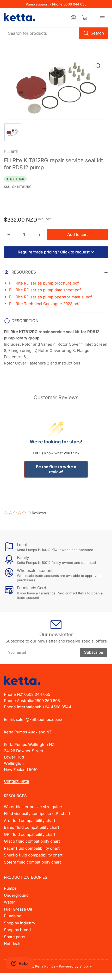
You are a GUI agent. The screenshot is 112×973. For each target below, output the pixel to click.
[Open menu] (102, 18)
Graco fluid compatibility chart (32, 841)
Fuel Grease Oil (18, 909)
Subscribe (93, 652)
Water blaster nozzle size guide (33, 806)
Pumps (10, 888)
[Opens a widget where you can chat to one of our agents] (19, 963)
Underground (16, 895)
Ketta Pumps (45, 966)
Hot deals (12, 943)
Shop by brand (17, 929)
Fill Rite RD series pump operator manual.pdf (50, 296)
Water (9, 902)
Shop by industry (19, 922)
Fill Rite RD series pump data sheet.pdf (45, 289)
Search (97, 33)
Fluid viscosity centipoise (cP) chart (37, 813)
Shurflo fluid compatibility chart (33, 855)
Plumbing (12, 915)
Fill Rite (11, 152)
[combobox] (56, 33)
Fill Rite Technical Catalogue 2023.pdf (44, 303)
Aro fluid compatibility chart (29, 820)
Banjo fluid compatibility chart (31, 827)
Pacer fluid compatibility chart (32, 848)
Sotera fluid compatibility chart (32, 862)
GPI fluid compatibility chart (29, 834)
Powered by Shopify (75, 966)
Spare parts (14, 936)
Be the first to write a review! (56, 469)
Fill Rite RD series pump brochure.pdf (44, 283)
